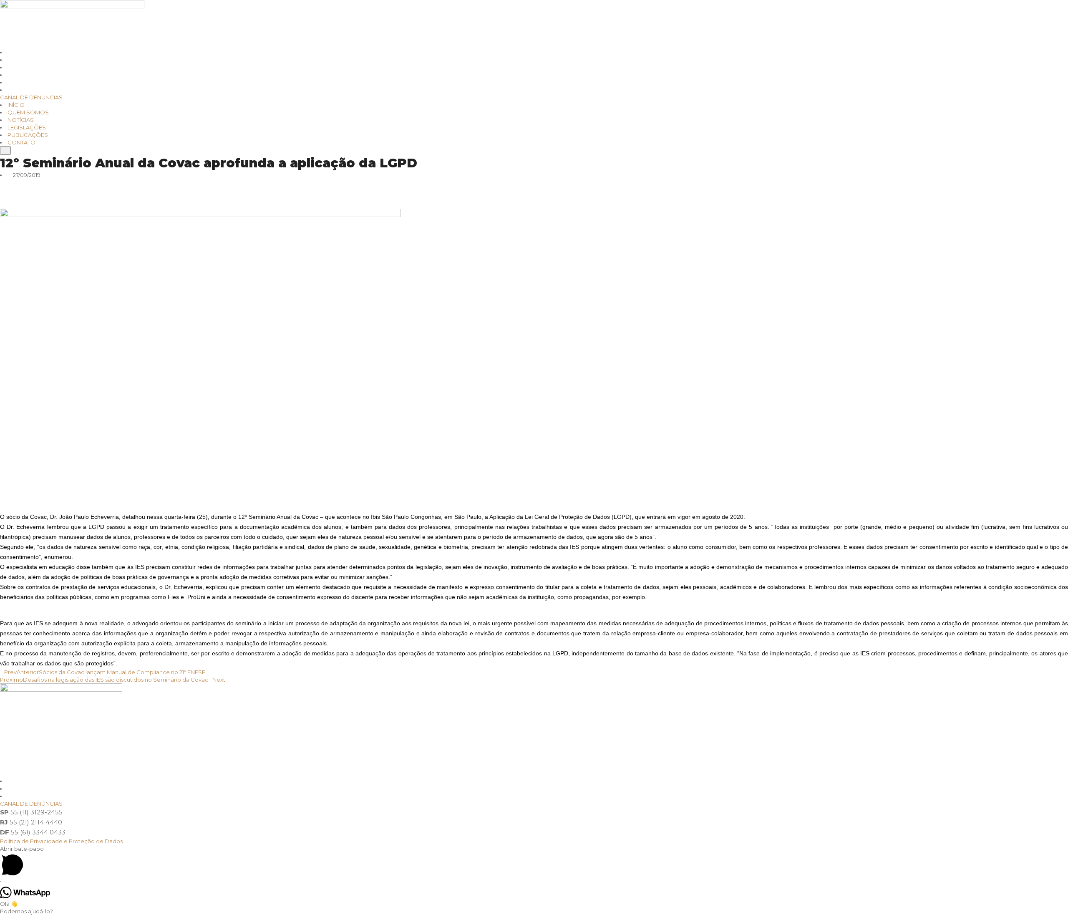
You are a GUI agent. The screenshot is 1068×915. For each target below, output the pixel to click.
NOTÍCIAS (21, 119)
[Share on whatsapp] (534, 182)
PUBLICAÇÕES (28, 134)
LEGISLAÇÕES (27, 127)
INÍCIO (16, 104)
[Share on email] (534, 205)
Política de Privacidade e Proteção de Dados (61, 841)
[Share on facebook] (534, 197)
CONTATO (21, 142)
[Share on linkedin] (534, 190)
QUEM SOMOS (28, 112)
